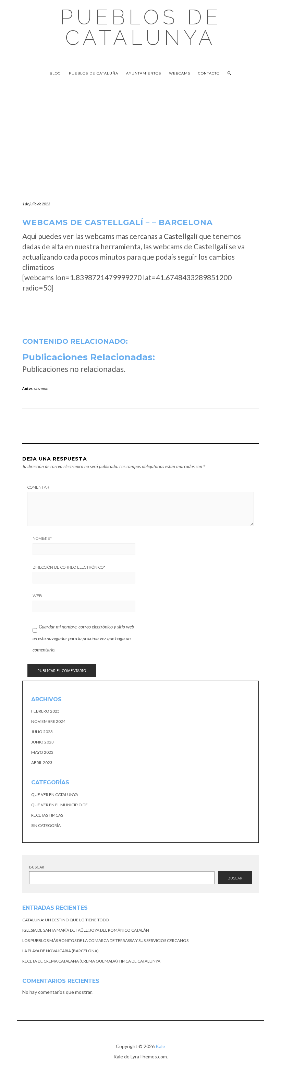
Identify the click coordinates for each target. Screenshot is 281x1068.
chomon (41, 388)
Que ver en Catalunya (54, 794)
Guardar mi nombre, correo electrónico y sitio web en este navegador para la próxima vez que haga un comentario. (83, 638)
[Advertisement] (140, 137)
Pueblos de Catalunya (140, 27)
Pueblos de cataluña (93, 73)
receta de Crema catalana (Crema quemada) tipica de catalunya (91, 961)
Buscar (36, 867)
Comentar (38, 487)
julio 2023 (42, 731)
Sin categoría (46, 825)
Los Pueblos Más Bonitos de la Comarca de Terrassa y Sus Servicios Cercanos (105, 940)
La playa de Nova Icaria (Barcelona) (60, 950)
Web (37, 595)
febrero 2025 (45, 711)
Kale (160, 1046)
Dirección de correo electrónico (69, 567)
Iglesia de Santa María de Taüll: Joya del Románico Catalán (85, 930)
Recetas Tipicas (47, 815)
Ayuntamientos (143, 73)
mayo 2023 (42, 752)
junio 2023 (42, 742)
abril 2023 (41, 762)
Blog (55, 73)
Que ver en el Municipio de (59, 804)
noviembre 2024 (48, 721)
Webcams (179, 73)
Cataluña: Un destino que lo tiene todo (65, 919)
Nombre (42, 538)
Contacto (209, 73)
